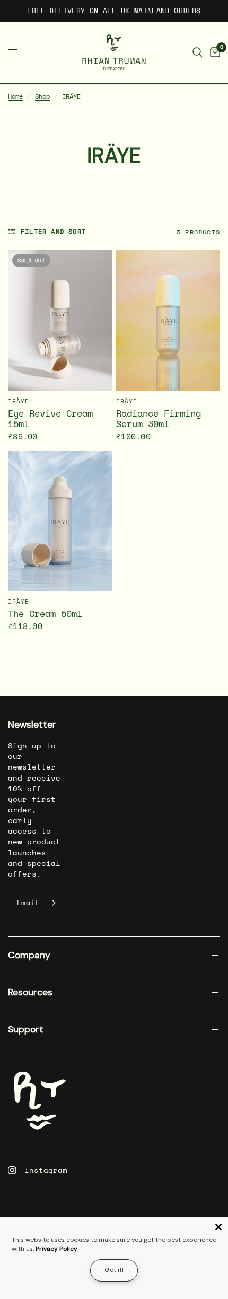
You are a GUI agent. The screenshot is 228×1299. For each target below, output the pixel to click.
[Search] (197, 52)
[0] (213, 52)
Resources (30, 992)
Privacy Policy (56, 1248)
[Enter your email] (51, 902)
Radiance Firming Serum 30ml (158, 419)
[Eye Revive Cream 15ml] (60, 320)
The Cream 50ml (45, 614)
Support (25, 1029)
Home (15, 96)
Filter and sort (53, 231)
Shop (42, 96)
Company (29, 955)
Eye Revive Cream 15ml (50, 419)
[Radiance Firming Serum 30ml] (168, 320)
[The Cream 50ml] (60, 521)
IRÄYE (19, 401)
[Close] (218, 1227)
